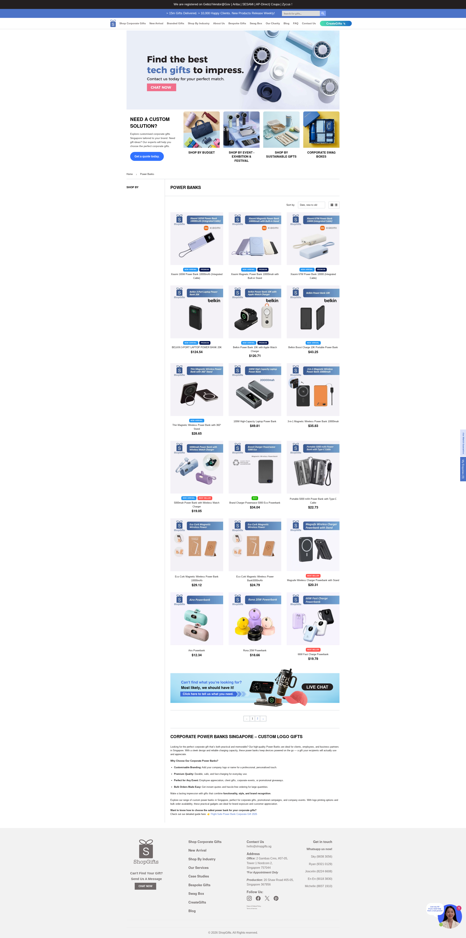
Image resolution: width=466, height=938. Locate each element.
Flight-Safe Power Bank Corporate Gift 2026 (234, 814)
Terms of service (252, 908)
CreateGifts (197, 902)
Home (130, 174)
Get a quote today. (147, 156)
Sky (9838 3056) (321, 856)
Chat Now (145, 886)
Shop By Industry (202, 859)
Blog (286, 23)
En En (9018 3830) (320, 878)
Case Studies (198, 876)
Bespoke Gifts (237, 23)
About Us (219, 23)
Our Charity (273, 23)
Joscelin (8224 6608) (318, 871)
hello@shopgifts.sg (259, 846)
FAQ (295, 23)
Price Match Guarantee (463, 442)
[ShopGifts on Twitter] (267, 898)
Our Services (198, 867)
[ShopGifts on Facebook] (258, 898)
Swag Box (256, 23)
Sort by (290, 204)
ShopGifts (224, 932)
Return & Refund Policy (254, 906)
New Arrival (156, 23)
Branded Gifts (175, 23)
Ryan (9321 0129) (320, 864)
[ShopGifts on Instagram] (249, 898)
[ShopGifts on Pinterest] (276, 898)
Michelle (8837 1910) (318, 886)
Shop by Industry (199, 23)
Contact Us (309, 23)
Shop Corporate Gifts (132, 23)
